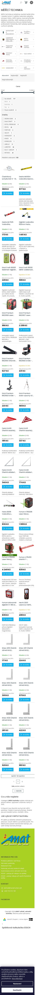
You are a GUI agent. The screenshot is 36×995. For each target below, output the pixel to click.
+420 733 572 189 (10, 891)
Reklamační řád (6, 866)
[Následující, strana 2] (18, 781)
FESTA (8, 127)
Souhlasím (17, 990)
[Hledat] (21, 3)
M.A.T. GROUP (10, 150)
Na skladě (9, 99)
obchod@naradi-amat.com (13, 888)
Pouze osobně (10, 110)
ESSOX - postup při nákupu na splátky (13, 873)
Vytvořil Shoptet (12, 919)
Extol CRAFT (9, 121)
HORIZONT (9, 136)
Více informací (17, 978)
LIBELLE (8, 144)
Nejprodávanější (7, 80)
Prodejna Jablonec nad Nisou (10, 861)
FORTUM (8, 130)
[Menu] (32, 3)
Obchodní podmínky (8, 863)
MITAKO (8, 153)
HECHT (8, 133)
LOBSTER (9, 147)
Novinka (8, 104)
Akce (7, 101)
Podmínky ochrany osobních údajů (12, 868)
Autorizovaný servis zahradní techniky (13, 871)
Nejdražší (23, 75)
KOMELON (9, 141)
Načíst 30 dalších (18, 776)
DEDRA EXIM (10, 119)
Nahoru (19, 791)
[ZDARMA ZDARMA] (9, 548)
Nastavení (17, 984)
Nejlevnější (14, 75)
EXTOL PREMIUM (11, 124)
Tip (6, 107)
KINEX (7, 138)
